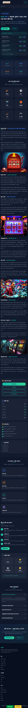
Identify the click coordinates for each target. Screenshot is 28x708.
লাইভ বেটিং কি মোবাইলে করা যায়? (7, 605)
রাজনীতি (2, 700)
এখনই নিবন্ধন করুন (9, 637)
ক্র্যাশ (1, 694)
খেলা (1, 681)
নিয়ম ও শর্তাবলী (3, 661)
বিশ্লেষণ (2, 698)
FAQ (2, 667)
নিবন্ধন (2, 675)
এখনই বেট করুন (5, 28)
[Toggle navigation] (25, 2)
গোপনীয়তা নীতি (3, 663)
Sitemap (2, 669)
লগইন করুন (14, 28)
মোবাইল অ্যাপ (6, 450)
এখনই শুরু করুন (5, 548)
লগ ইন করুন (18, 706)
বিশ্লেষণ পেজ (6, 445)
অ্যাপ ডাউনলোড (14, 394)
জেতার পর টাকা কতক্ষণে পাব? (6, 609)
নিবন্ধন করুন (14, 384)
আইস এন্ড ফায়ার (3, 690)
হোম (1, 6)
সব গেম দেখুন (14, 390)
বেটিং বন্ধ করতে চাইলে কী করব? (7, 618)
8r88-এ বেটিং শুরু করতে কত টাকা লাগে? (8, 594)
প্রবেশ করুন (2, 677)
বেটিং (1, 696)
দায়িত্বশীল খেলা (6, 447)
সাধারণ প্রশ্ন (6, 448)
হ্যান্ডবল (2, 687)
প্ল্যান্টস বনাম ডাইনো (4, 692)
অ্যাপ (1, 679)
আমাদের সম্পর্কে (3, 658)
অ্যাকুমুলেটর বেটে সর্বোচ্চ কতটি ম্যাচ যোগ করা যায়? (10, 613)
